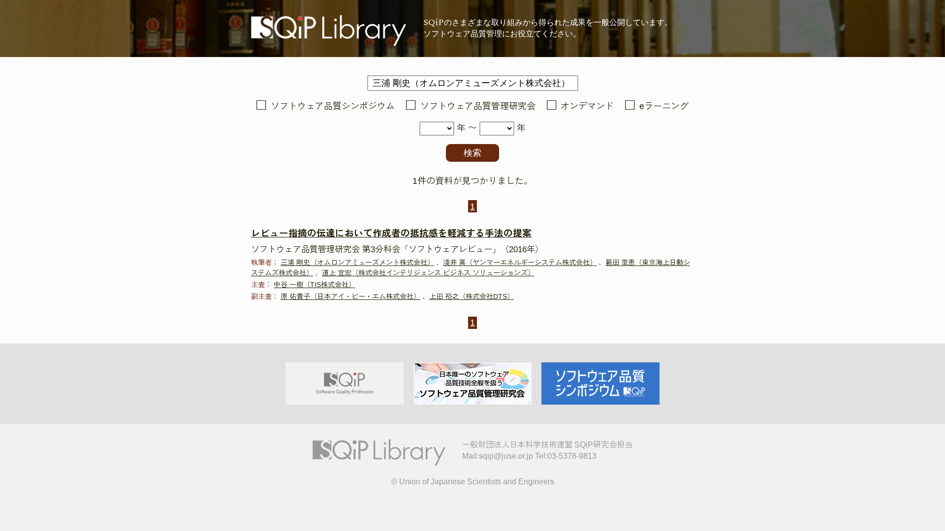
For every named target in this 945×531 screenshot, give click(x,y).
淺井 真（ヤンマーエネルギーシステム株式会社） (520, 262)
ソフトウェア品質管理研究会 (478, 106)
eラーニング (664, 106)
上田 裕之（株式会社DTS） (471, 296)
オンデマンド (587, 106)
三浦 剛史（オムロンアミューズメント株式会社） (357, 262)
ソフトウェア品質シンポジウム (333, 106)
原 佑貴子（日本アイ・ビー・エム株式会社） (350, 296)
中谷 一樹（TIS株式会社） (314, 285)
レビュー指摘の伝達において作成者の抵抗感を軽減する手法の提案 (391, 233)
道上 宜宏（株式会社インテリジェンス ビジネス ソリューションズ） (428, 273)
